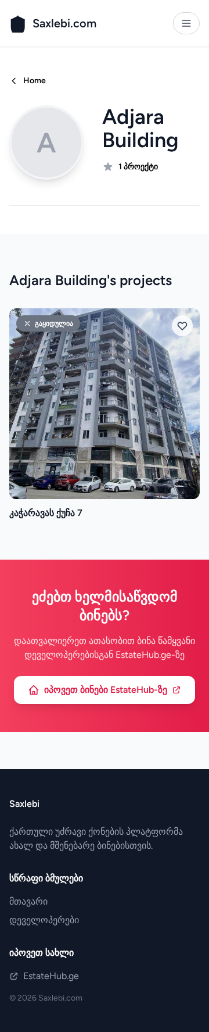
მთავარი (28, 901)
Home (34, 81)
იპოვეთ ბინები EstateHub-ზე (105, 689)
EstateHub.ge (51, 975)
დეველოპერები (44, 920)
